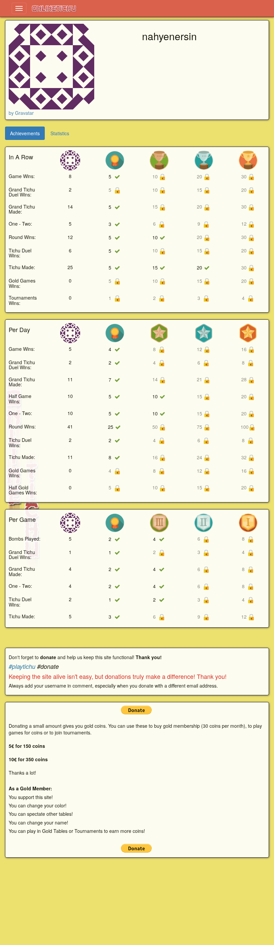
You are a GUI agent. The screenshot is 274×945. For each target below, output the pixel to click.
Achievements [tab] (25, 133)
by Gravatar (21, 112)
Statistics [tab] (59, 133)
